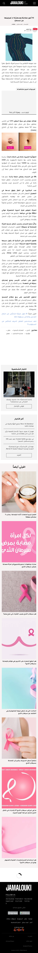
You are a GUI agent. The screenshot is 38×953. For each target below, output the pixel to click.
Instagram (10, 899)
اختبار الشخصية (16, 922)
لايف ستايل (19, 24)
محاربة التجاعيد (17, 333)
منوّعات (13, 24)
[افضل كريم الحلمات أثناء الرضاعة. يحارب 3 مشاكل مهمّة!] (19, 492)
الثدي (28, 330)
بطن (8, 330)
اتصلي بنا (30, 936)
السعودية (20, 919)
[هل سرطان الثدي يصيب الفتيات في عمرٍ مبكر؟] (19, 591)
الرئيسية (26, 24)
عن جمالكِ (11, 936)
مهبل (8, 333)
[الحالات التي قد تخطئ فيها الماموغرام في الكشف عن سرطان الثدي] (19, 688)
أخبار (31, 922)
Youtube (18, 901)
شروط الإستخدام (10, 941)
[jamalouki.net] (19, 3)
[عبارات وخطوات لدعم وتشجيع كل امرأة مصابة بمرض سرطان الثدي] (19, 541)
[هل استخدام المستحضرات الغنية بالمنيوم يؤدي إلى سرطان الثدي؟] (19, 837)
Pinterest (19, 899)
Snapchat (10, 901)
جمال (25, 919)
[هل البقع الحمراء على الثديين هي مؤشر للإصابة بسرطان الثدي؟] (19, 638)
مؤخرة (28, 333)
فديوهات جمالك (11, 919)
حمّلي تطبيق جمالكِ (19, 908)
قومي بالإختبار (19, 406)
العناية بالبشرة (18, 330)
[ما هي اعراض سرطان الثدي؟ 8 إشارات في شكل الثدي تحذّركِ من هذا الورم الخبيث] (19, 787)
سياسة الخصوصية (27, 946)
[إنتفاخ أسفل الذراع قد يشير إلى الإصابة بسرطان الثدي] (19, 738)
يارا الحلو (28, 29)
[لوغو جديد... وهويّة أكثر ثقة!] (19, 101)
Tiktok (27, 901)
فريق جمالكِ (29, 941)
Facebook (28, 899)
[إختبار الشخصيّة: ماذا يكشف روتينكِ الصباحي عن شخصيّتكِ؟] (19, 384)
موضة (30, 919)
